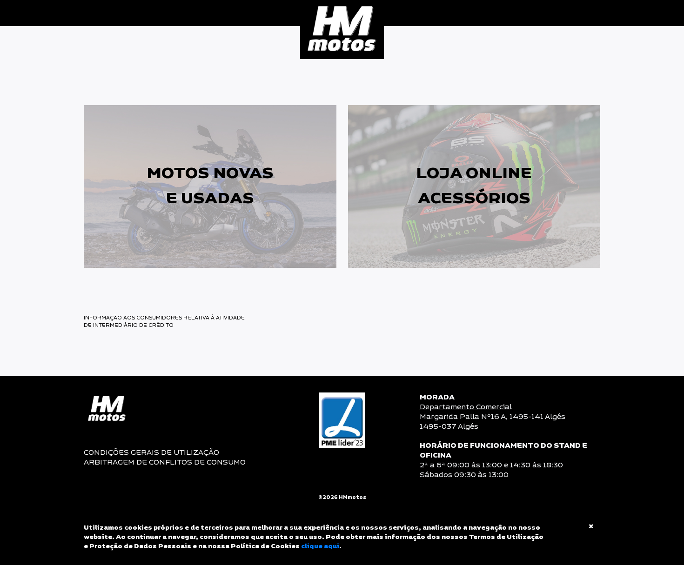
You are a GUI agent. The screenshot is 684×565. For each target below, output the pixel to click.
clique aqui (320, 546)
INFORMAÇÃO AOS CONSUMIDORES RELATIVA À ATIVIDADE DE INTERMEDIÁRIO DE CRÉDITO (166, 321)
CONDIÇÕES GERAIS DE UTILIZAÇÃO (151, 453)
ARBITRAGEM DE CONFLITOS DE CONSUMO (165, 462)
